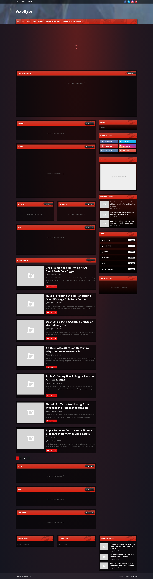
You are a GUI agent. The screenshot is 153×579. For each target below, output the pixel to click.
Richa (48, 441)
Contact (29, 2)
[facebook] (125, 1)
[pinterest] (136, 1)
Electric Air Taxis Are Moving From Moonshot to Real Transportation (67, 406)
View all (130, 73)
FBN (48, 275)
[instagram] (132, 1)
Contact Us (134, 576)
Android (116, 240)
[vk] (109, 150)
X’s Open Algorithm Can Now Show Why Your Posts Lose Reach (67, 349)
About (23, 2)
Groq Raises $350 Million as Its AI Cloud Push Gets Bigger (66, 269)
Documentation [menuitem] (52, 22)
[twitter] (129, 1)
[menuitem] (18, 21)
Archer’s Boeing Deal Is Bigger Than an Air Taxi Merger (70, 377)
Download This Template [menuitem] (73, 22)
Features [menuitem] (25, 22)
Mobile (116, 258)
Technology (116, 269)
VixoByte (28, 576)
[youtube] (127, 150)
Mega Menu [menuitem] (37, 22)
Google (116, 252)
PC (116, 263)
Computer (116, 246)
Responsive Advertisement (118, 177)
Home (17, 2)
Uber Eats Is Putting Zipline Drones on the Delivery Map (69, 323)
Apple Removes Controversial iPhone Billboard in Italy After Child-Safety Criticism (69, 434)
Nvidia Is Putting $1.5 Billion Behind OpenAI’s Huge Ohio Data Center (68, 297)
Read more (50, 287)
